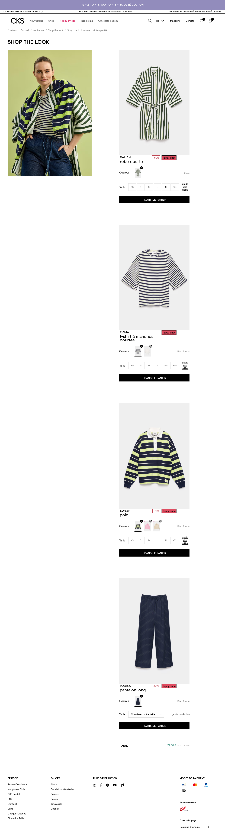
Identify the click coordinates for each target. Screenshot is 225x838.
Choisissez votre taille (143, 714)
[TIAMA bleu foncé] (138, 351)
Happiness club (16, 789)
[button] (36, 21)
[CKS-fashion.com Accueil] (17, 21)
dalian (125, 157)
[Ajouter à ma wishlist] (186, 157)
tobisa (125, 685)
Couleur (124, 172)
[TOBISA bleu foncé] (138, 701)
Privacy (55, 794)
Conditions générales (62, 789)
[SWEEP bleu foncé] (138, 526)
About (54, 784)
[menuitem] (36, 21)
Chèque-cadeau (17, 813)
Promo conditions (17, 784)
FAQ (10, 799)
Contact (12, 804)
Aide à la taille (16, 818)
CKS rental (14, 794)
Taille (122, 187)
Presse (54, 799)
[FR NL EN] (161, 21)
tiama (124, 332)
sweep (125, 510)
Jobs (10, 808)
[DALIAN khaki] (138, 173)
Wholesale (56, 804)
